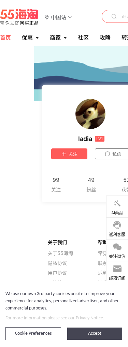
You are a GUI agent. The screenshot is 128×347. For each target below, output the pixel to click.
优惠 (27, 37)
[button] (58, 16)
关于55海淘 (60, 253)
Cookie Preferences (33, 333)
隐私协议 (57, 263)
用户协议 (57, 273)
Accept (94, 333)
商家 (55, 37)
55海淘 (19, 17)
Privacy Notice (89, 318)
